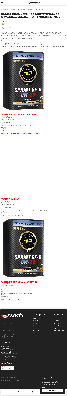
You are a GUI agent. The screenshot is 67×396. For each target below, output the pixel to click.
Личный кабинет (60, 330)
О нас (35, 328)
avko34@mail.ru (7, 352)
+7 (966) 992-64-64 (7, 348)
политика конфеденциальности (11, 380)
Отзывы (36, 325)
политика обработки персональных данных (14, 379)
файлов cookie (46, 387)
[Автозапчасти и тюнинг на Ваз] (14, 316)
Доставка (36, 318)
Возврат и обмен (39, 330)
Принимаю (52, 390)
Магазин (36, 45)
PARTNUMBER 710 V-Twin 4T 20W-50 (10, 199)
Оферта (36, 333)
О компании (37, 321)
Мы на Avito (8, 324)
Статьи (56, 328)
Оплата (35, 323)
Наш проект (58, 323)
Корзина (57, 325)
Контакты (57, 321)
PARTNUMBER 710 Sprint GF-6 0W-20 (19, 114)
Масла (42, 45)
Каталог (56, 318)
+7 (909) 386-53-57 (7, 346)
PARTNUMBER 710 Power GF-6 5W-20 (19, 282)
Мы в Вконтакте (10, 330)
